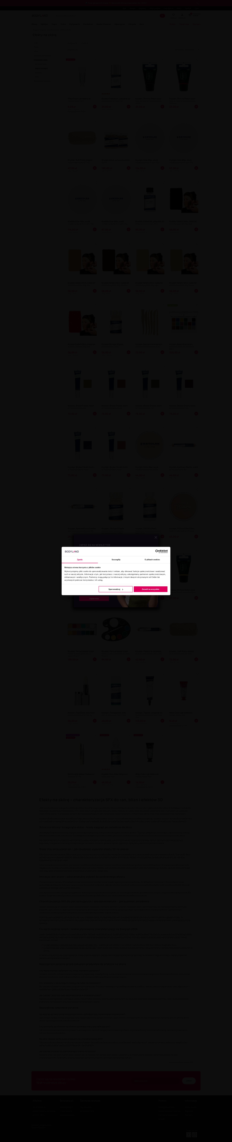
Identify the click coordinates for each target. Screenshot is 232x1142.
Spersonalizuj (114, 589)
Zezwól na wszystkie (150, 589)
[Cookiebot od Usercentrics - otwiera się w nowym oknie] (157, 551)
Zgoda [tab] (80, 559)
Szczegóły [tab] (116, 559)
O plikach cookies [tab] (152, 559)
